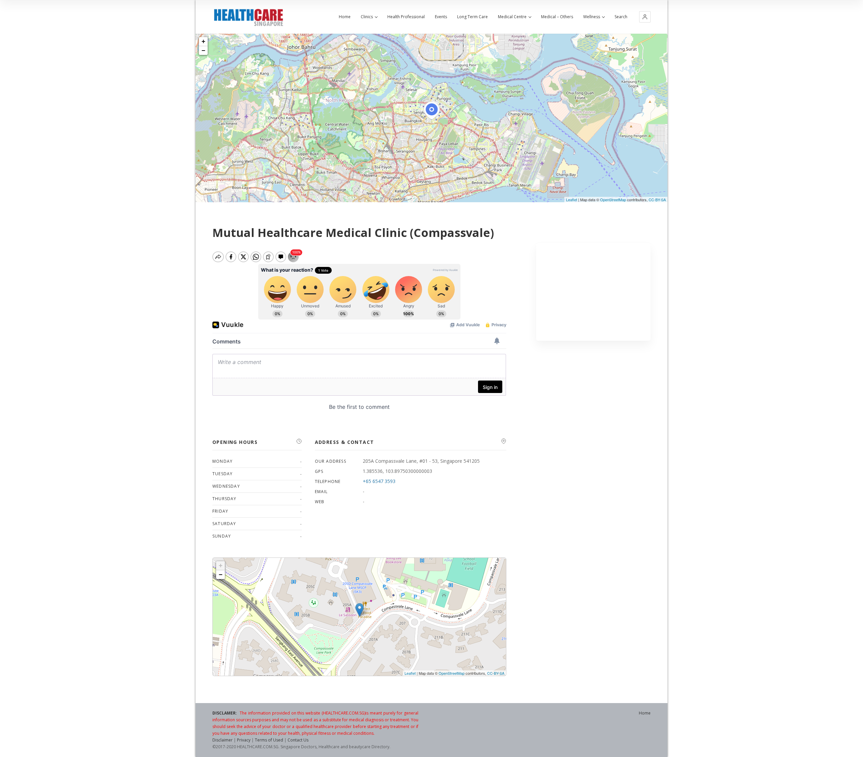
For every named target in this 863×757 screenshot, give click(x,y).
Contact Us (298, 740)
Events (441, 17)
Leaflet (571, 199)
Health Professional (406, 17)
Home (345, 17)
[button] (645, 17)
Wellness (591, 17)
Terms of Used (269, 740)
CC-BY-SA (657, 199)
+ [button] (203, 41)
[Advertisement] (593, 292)
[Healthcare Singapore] (248, 17)
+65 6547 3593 (379, 481)
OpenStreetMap (613, 199)
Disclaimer (222, 740)
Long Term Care (472, 17)
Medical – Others (557, 17)
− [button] (203, 50)
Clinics (367, 17)
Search (621, 17)
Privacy (243, 740)
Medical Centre (512, 17)
